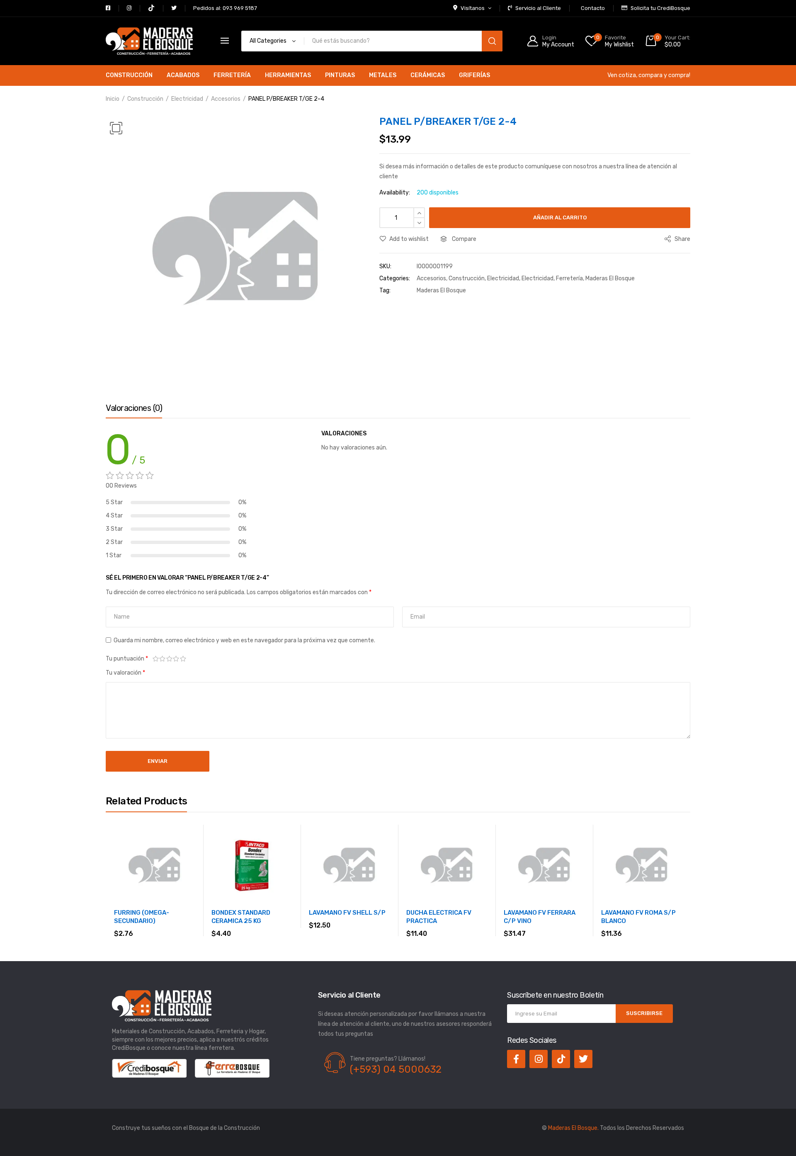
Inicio (112, 98)
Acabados (183, 75)
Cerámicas (427, 75)
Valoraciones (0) (134, 408)
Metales (382, 75)
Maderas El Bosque (610, 278)
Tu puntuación (127, 658)
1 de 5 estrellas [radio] (155, 659)
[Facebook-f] (516, 1059)
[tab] (134, 410)
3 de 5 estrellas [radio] (169, 659)
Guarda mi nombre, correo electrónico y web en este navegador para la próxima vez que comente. (244, 640)
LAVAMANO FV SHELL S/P (347, 912)
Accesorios (225, 98)
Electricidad (187, 98)
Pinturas (340, 75)
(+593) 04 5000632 (396, 1069)
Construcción (129, 75)
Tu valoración (125, 672)
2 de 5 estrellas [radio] (162, 659)
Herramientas (288, 75)
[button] (116, 128)
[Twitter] (583, 1059)
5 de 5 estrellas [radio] (183, 659)
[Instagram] (538, 1059)
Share (681, 239)
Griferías (474, 75)
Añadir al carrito (560, 217)
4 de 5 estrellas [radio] (176, 659)
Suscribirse (644, 1013)
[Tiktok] (561, 1059)
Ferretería (232, 75)
